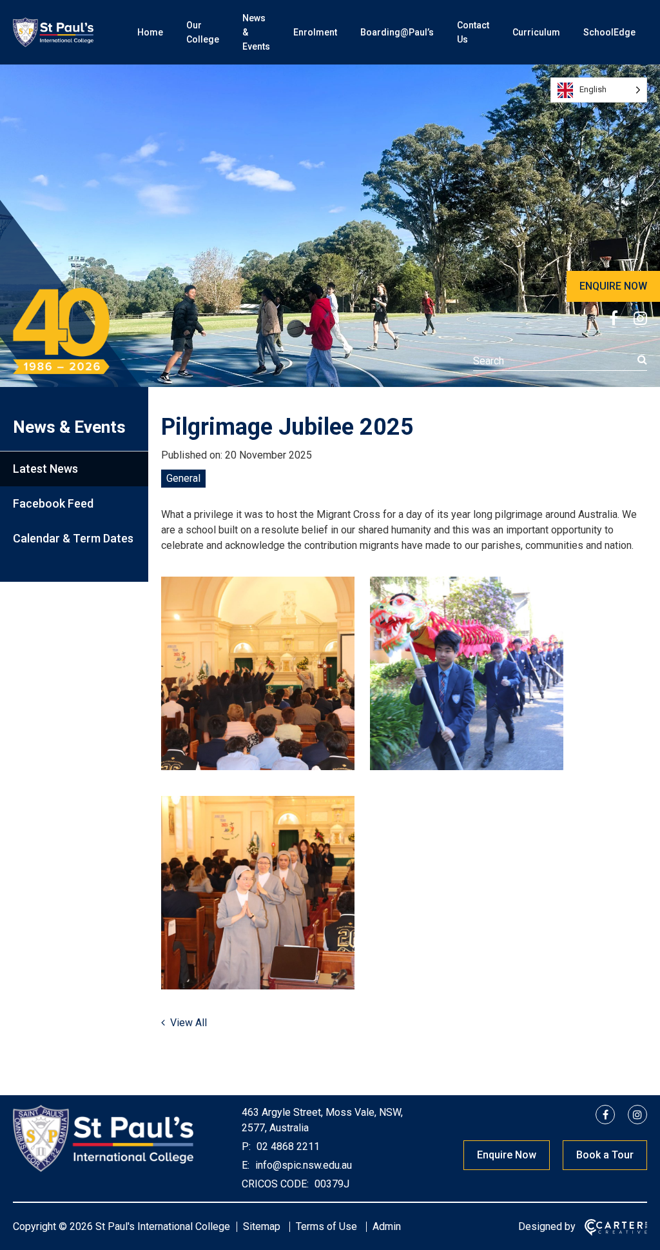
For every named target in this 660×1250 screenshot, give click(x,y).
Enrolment (315, 32)
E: (245, 1165)
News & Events (256, 32)
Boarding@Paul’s (397, 32)
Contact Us (473, 32)
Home (150, 32)
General (183, 478)
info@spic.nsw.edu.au (302, 1165)
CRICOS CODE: (275, 1184)
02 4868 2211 (287, 1146)
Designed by (547, 1226)
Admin (387, 1226)
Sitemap (261, 1226)
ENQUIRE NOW (613, 286)
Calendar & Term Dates (73, 538)
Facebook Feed (53, 503)
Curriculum (536, 32)
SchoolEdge (609, 32)
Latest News (45, 468)
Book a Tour (605, 1155)
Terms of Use (326, 1226)
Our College (202, 32)
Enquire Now (506, 1155)
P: (246, 1146)
